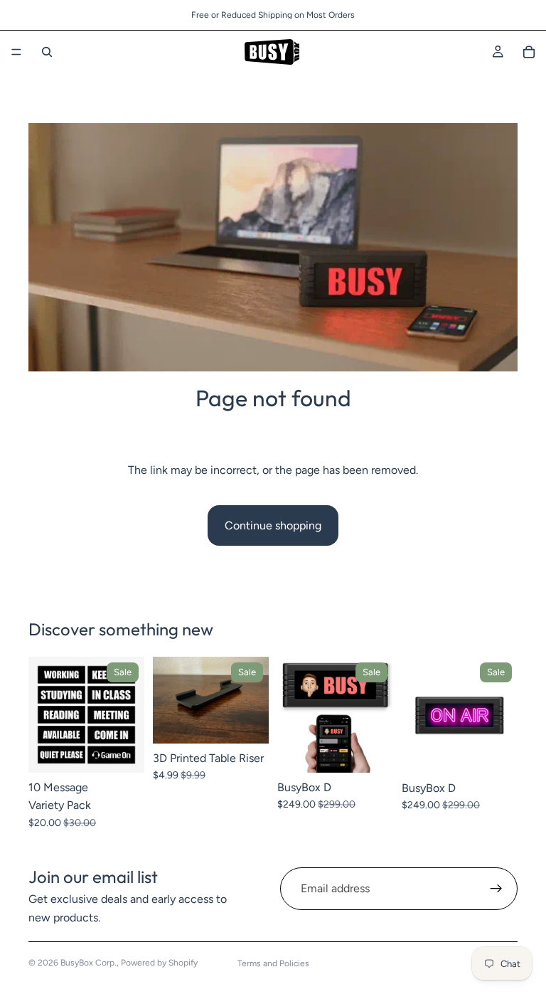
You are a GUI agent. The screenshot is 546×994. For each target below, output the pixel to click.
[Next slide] (128, 714)
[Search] (47, 52)
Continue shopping (273, 525)
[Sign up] (496, 889)
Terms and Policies (273, 963)
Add (134, 750)
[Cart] (529, 52)
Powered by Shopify (159, 963)
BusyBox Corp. (88, 963)
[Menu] (16, 52)
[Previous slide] (44, 714)
